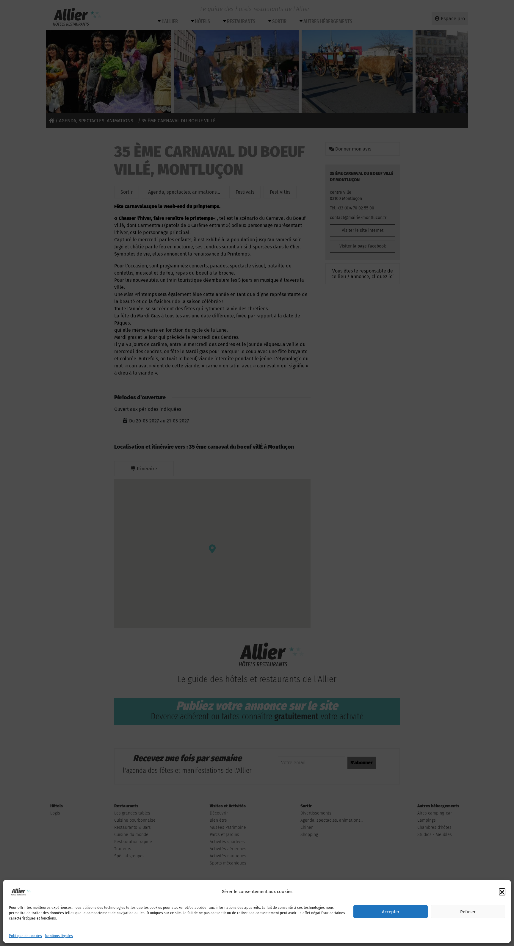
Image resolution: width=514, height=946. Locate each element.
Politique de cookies (25, 936)
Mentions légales (59, 936)
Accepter (390, 911)
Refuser (468, 911)
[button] (502, 892)
